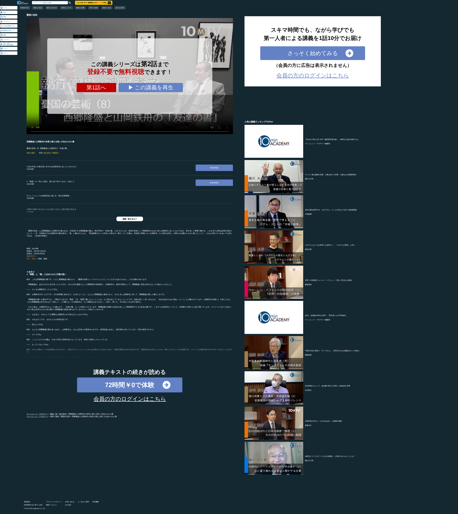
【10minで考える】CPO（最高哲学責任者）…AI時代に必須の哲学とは (331, 139)
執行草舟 (47, 153)
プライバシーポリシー (54, 502)
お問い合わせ (69, 502)
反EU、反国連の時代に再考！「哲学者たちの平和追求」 (326, 315)
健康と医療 (80, 8)
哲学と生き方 (52, 8)
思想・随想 (42, 259)
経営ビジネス (67, 8)
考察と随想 (31, 153)
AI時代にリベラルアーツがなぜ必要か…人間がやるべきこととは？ (330, 456)
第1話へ (96, 87)
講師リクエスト (51, 505)
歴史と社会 (38, 8)
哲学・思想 (31, 259)
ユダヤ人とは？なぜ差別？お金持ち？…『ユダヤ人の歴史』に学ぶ (330, 245)
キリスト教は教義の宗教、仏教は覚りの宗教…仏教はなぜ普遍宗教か (331, 175)
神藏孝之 (55, 153)
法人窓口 (68, 505)
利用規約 (27, 502)
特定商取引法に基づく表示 (33, 505)
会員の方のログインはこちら (130, 399)
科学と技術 (93, 8)
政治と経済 (120, 8)
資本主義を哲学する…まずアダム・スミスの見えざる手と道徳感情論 (331, 210)
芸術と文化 (107, 8)
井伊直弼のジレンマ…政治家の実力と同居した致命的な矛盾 (327, 386)
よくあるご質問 (83, 502)
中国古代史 (25, 8)
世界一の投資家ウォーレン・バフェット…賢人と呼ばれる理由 (328, 280)
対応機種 (95, 502)
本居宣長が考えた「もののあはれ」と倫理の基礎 (323, 421)
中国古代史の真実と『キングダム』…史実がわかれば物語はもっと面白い (332, 351)
